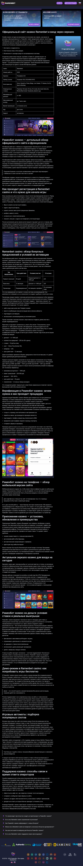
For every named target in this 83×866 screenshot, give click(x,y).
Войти (59, 3)
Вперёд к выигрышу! (68, 53)
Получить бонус (33, 24)
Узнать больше (74, 24)
